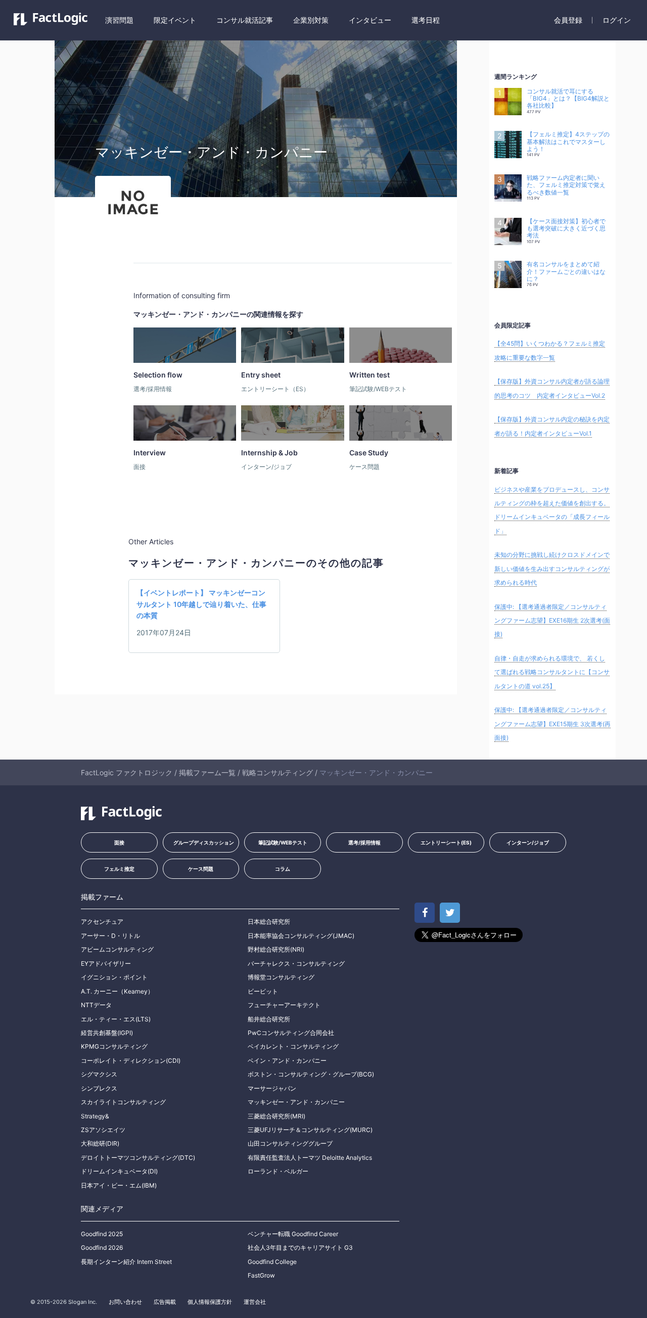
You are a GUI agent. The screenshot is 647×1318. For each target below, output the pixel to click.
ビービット (263, 991)
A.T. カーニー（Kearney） (117, 991)
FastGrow (261, 1275)
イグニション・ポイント (114, 977)
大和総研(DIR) (100, 1143)
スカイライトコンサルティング (123, 1102)
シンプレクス (99, 1088)
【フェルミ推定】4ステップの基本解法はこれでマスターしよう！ (568, 142)
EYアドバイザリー (106, 963)
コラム (282, 869)
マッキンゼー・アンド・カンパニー (296, 1102)
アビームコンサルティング (117, 949)
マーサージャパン (272, 1088)
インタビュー (370, 20)
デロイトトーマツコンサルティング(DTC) (138, 1157)
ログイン (617, 20)
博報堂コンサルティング (281, 977)
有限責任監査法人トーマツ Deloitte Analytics (310, 1157)
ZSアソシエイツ (103, 1130)
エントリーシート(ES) (446, 842)
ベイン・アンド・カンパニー (287, 1060)
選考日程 (425, 20)
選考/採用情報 (364, 842)
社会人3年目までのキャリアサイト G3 (300, 1247)
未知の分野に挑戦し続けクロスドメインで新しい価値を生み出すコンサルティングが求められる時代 (552, 568)
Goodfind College (272, 1261)
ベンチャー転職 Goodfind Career (293, 1234)
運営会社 (255, 1301)
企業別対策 (311, 20)
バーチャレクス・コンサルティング (296, 963)
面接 (119, 842)
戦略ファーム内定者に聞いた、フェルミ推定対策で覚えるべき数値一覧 (566, 185)
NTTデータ (96, 1005)
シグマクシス (99, 1074)
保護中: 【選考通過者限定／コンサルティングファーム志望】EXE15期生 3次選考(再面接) (552, 723)
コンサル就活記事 (244, 20)
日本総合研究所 (269, 921)
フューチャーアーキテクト (284, 1005)
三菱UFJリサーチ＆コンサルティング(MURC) (310, 1130)
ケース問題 (200, 869)
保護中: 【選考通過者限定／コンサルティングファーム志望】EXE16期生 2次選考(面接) (552, 620)
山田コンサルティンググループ (290, 1143)
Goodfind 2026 (102, 1247)
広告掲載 (165, 1301)
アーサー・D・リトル (110, 935)
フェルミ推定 (119, 869)
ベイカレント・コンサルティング (293, 1046)
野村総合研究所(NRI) (276, 949)
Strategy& (95, 1116)
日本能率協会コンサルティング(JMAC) (301, 935)
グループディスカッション (203, 842)
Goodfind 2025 (102, 1234)
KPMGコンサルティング (114, 1046)
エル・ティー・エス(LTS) (116, 1019)
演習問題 (119, 20)
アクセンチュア (102, 921)
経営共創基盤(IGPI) (107, 1033)
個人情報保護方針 (210, 1301)
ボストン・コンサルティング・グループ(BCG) (311, 1074)
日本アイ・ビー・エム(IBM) (119, 1185)
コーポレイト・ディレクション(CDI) (130, 1060)
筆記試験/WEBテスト (282, 842)
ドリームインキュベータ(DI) (119, 1171)
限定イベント (175, 20)
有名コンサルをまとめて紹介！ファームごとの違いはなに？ (566, 272)
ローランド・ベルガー (278, 1171)
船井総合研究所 (269, 1019)
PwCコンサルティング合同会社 (291, 1033)
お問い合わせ (125, 1301)
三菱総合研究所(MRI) (276, 1116)
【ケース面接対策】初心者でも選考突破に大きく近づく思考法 (566, 229)
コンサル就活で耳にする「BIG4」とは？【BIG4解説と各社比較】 (568, 99)
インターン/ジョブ (527, 842)
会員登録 (568, 20)
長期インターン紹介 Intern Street (126, 1261)
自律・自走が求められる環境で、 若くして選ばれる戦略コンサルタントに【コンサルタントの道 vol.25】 (552, 672)
